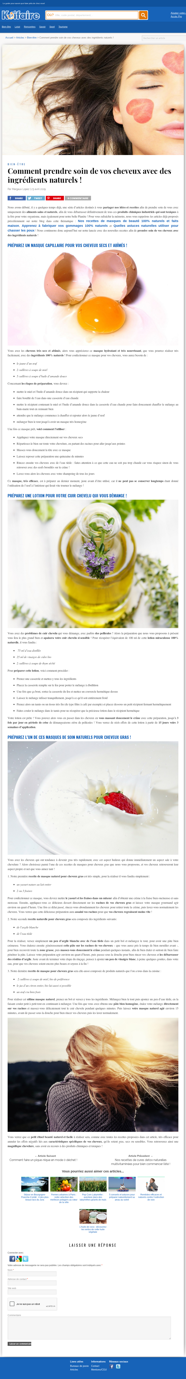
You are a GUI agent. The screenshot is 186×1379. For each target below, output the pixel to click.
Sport (52, 27)
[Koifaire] (21, 18)
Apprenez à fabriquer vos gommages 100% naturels (65, 226)
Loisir (17, 27)
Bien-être (6, 27)
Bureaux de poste (79, 1366)
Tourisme (63, 27)
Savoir (42, 27)
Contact (95, 1366)
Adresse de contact (18, 1279)
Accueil (9, 37)
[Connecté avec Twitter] (25, 1260)
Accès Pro (176, 16)
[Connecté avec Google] (19, 1260)
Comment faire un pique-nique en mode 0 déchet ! (43, 1160)
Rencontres (29, 27)
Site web (12, 1288)
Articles (20, 37)
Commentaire (14, 1315)
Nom (11, 1270)
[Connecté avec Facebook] (12, 1260)
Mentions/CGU (99, 1369)
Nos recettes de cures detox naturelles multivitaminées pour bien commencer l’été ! (140, 1162)
